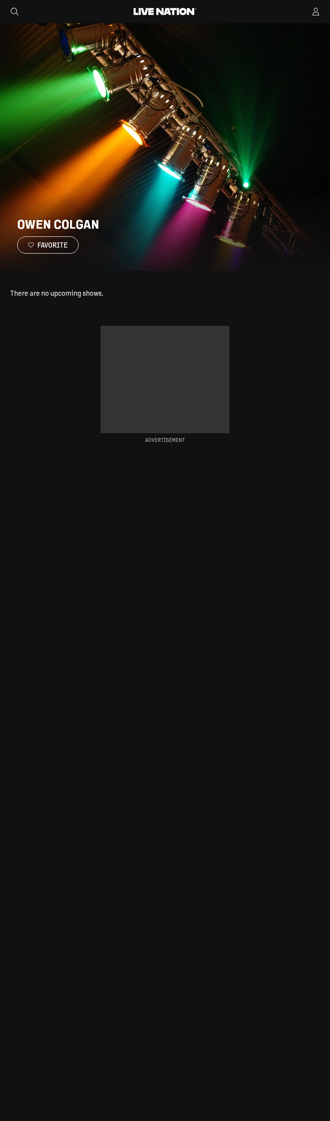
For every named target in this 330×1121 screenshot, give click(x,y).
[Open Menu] (316, 11)
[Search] (14, 11)
